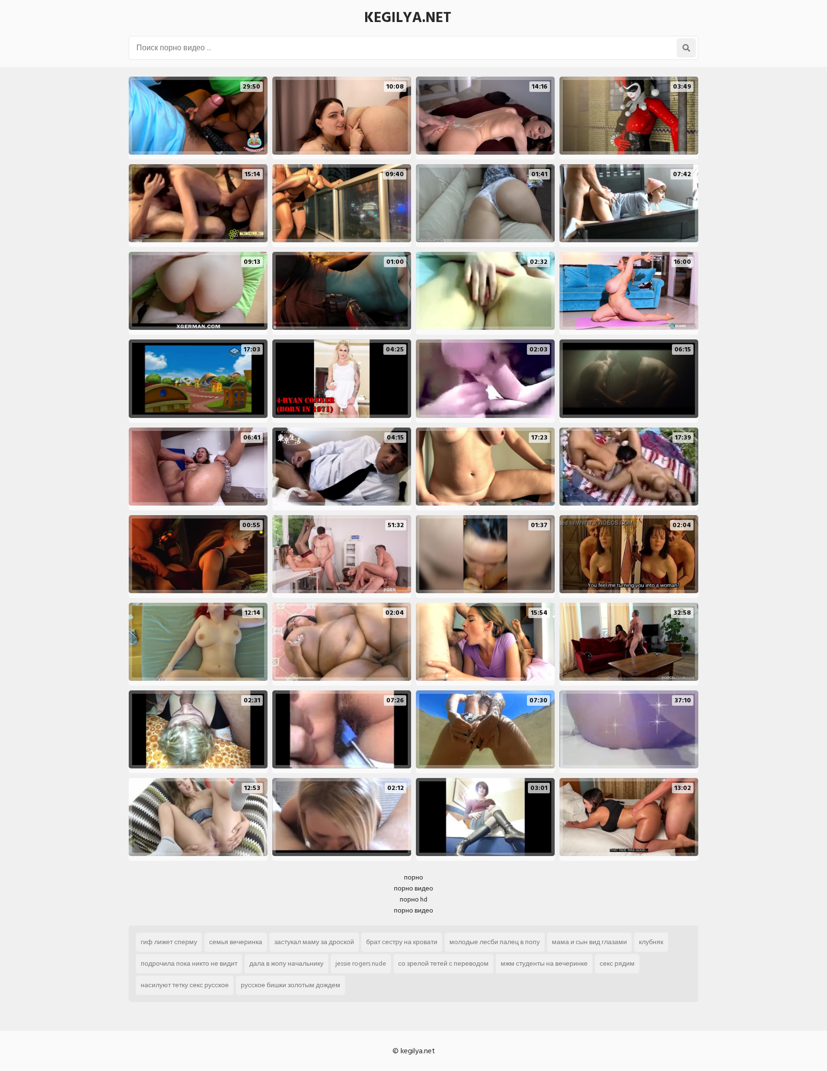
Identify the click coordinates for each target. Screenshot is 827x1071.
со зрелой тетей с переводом (443, 963)
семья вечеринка (235, 941)
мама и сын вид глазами (589, 941)
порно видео (413, 888)
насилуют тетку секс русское (185, 985)
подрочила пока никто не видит (189, 963)
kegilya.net (407, 17)
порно (413, 877)
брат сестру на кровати (401, 941)
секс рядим (617, 963)
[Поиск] (686, 47)
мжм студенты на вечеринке (544, 963)
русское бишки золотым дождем (290, 985)
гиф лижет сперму (169, 941)
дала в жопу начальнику (286, 963)
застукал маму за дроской (314, 941)
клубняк (651, 941)
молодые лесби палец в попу (494, 941)
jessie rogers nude (360, 963)
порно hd (413, 899)
